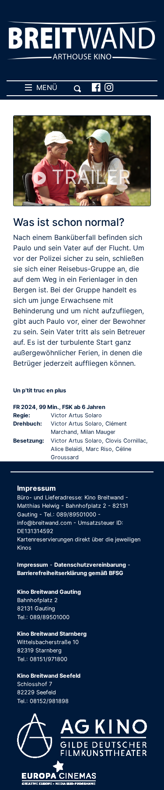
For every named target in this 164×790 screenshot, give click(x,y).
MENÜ (44, 87)
